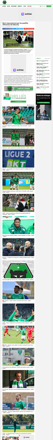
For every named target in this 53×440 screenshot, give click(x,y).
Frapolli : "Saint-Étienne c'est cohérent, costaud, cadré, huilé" (43, 84)
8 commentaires (17, 26)
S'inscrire (49, 6)
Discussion (13, 6)
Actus (8, 6)
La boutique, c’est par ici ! (43, 102)
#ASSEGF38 (43, 61)
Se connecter (42, 6)
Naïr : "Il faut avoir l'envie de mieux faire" (43, 77)
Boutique (29, 6)
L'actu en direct (47, 58)
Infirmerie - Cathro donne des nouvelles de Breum (43, 87)
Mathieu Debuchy (23, 98)
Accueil (4, 6)
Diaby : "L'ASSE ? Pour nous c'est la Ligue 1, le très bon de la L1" (43, 74)
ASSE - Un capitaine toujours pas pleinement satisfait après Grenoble (42, 80)
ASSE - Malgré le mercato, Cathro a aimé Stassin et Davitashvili (43, 71)
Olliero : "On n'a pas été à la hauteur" (42, 60)
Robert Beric (18, 98)
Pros (3, 26)
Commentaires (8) (18, 101)
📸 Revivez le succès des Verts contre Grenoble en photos (42, 64)
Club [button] (25, 6)
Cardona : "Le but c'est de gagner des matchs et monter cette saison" (42, 67)
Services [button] (20, 6)
